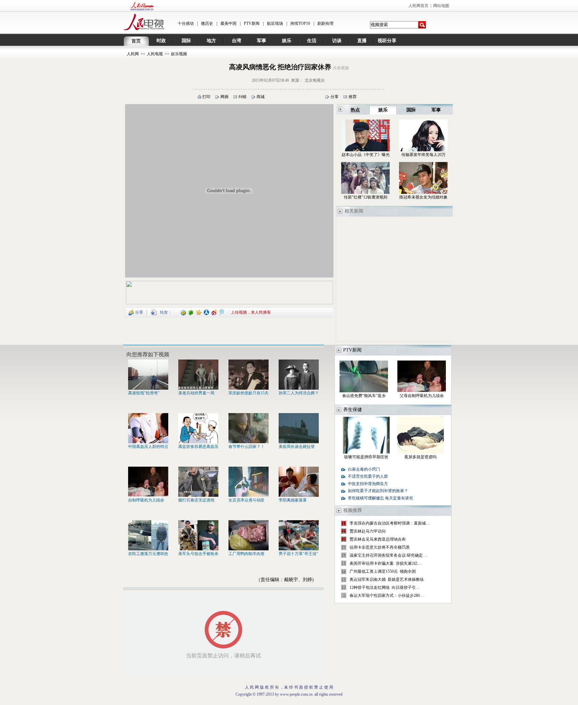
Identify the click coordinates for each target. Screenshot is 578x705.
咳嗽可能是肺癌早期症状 (366, 457)
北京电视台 (315, 80)
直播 (362, 40)
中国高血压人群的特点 (148, 446)
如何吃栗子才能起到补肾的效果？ (378, 490)
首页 (136, 41)
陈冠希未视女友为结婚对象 (423, 197)
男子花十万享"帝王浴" (298, 553)
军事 (261, 40)
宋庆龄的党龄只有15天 (248, 393)
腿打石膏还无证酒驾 (196, 500)
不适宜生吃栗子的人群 (368, 476)
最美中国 (228, 23)
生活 (311, 40)
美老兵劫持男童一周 (196, 393)
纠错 (242, 96)
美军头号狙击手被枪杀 (198, 553)
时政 (161, 40)
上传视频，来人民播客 (251, 312)
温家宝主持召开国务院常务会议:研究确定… (388, 555)
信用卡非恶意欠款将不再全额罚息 (380, 547)
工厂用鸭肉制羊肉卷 (246, 553)
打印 (206, 96)
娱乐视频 (179, 54)
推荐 (353, 96)
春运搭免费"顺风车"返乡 (364, 395)
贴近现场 (275, 23)
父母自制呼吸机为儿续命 (422, 395)
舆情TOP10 (300, 23)
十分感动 (186, 23)
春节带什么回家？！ (246, 446)
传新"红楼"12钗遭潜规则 (365, 197)
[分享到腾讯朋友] (191, 312)
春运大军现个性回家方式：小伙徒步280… (387, 595)
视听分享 (387, 40)
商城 (261, 96)
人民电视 (155, 54)
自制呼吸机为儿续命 (146, 500)
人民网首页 (418, 5)
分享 (334, 96)
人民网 (133, 54)
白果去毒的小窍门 (364, 469)
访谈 (337, 40)
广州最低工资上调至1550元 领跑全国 (383, 571)
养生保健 (352, 409)
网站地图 (441, 5)
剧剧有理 (325, 23)
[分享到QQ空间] (183, 312)
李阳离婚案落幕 (293, 500)
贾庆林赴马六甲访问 (368, 531)
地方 (211, 40)
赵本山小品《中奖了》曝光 (366, 154)
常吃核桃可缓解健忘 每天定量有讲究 (380, 498)
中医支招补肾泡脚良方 (368, 483)
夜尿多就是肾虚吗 (420, 457)
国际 (186, 40)
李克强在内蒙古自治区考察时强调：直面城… (390, 523)
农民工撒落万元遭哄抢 (148, 553)
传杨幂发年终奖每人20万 (423, 154)
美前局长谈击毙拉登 (297, 446)
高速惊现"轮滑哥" (144, 393)
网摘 (224, 96)
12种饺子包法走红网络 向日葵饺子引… (385, 587)
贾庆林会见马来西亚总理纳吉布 (378, 539)
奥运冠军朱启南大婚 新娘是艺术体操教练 (387, 579)
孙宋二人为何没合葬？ (299, 393)
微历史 (207, 23)
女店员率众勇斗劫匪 (246, 500)
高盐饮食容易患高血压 (198, 446)
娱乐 (286, 40)
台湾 (236, 40)
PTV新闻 (252, 23)
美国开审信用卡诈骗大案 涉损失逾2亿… (386, 563)
